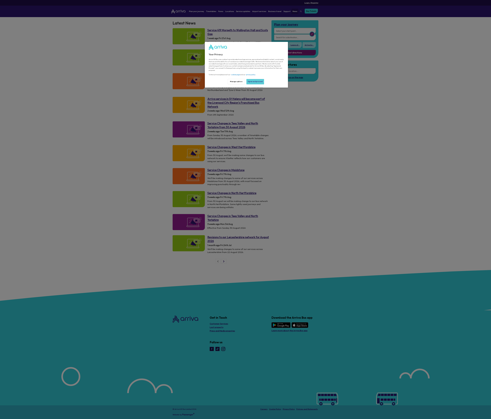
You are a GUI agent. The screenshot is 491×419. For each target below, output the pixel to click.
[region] (246, 65)
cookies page (235, 75)
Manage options (236, 81)
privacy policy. (251, 75)
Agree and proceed (255, 81)
